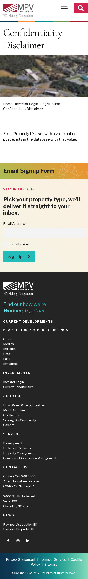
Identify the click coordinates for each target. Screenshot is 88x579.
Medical (8, 344)
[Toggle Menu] (64, 8)
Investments (16, 373)
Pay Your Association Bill (20, 524)
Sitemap (51, 564)
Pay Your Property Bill (18, 529)
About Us (13, 396)
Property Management (19, 453)
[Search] (81, 8)
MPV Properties (18, 11)
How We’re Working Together (24, 405)
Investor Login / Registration (37, 104)
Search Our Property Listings (35, 330)
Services (12, 434)
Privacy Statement (20, 560)
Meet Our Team (14, 410)
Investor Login (13, 382)
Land (6, 359)
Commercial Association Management (29, 458)
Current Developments (28, 322)
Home (8, 104)
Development (13, 443)
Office (7, 339)
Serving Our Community (19, 420)
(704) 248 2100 (24, 476)
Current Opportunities (18, 387)
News (8, 515)
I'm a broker (19, 244)
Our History (11, 415)
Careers (8, 425)
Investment (11, 364)
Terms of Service (53, 560)
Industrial (9, 349)
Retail (7, 354)
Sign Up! (15, 256)
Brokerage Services (17, 448)
